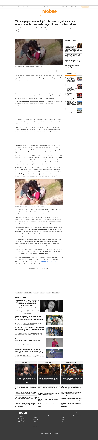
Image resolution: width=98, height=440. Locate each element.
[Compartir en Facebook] (50, 71)
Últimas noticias (55, 292)
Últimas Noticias (62, 6)
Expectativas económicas (68, 15)
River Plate (34, 15)
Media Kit (63, 423)
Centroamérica (50, 6)
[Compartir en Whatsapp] (48, 71)
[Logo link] (49, 11)
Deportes (68, 6)
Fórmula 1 (46, 15)
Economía (77, 6)
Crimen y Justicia (19, 18)
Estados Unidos (26, 6)
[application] (39, 52)
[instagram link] (24, 419)
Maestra (48, 292)
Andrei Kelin (61, 15)
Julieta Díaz (51, 15)
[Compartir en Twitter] (53, 71)
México (41, 6)
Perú (45, 6)
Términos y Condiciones (77, 413)
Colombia (33, 6)
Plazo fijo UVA (55, 15)
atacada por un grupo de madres (49, 261)
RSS (35, 428)
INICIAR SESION (93, 6)
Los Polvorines (19, 292)
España (37, 6)
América (35, 413)
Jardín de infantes (28, 292)
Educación (36, 292)
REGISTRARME (85, 6)
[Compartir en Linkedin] (55, 71)
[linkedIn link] (24, 421)
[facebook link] (19, 419)
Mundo (56, 6)
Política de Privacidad (77, 415)
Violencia (42, 292)
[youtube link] (19, 421)
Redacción (49, 413)
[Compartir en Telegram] (58, 71)
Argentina (20, 6)
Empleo (49, 415)
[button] (2, 6)
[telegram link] (22, 421)
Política (72, 6)
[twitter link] (22, 419)
